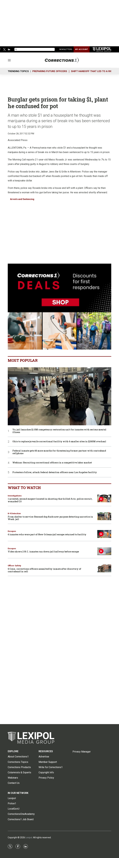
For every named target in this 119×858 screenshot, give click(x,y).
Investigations (15, 496)
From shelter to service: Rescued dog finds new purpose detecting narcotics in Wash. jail (50, 518)
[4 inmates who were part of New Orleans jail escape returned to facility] (104, 534)
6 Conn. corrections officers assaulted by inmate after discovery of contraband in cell (44, 570)
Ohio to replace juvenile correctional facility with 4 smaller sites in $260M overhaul (59, 441)
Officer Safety (14, 565)
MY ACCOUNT (81, 49)
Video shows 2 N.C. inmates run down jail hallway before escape (43, 551)
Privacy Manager (82, 751)
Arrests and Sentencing (22, 199)
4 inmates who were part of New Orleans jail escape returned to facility (47, 534)
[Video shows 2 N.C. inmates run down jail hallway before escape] (104, 551)
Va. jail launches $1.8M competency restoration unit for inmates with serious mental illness (59, 431)
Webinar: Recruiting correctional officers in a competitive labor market (52, 462)
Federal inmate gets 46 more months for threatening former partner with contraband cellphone (59, 452)
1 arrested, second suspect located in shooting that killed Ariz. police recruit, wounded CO (50, 500)
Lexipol (28, 837)
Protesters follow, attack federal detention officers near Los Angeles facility (54, 472)
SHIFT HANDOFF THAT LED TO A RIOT (92, 71)
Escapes (12, 531)
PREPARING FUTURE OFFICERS (49, 71)
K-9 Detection (14, 513)
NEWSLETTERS (65, 49)
